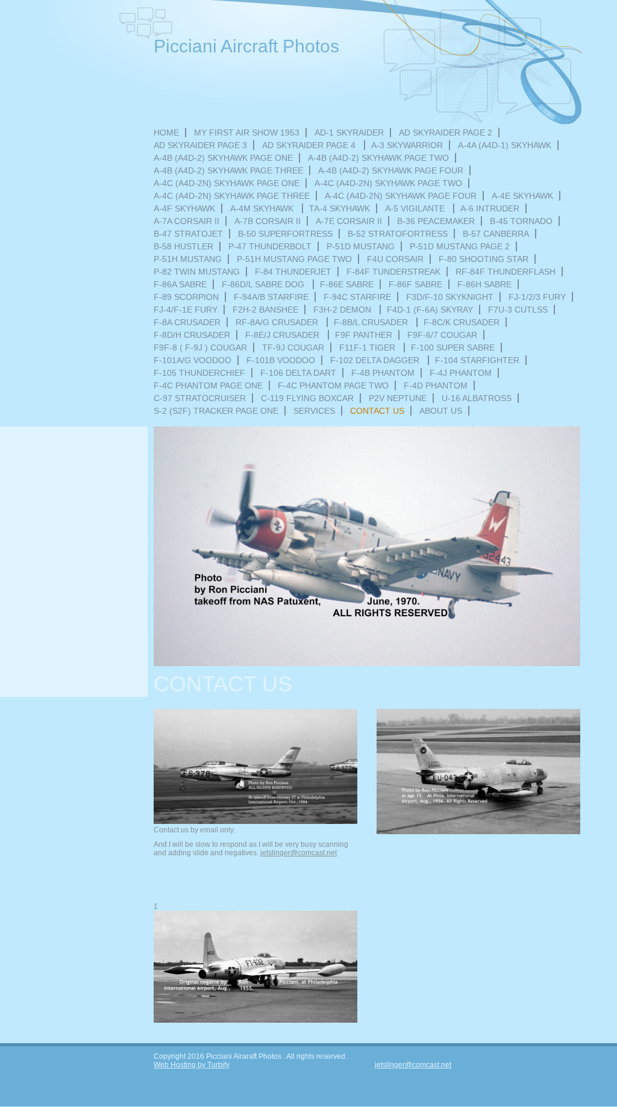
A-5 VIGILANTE (416, 208)
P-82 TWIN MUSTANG (197, 271)
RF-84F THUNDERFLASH (506, 271)
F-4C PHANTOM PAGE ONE (208, 385)
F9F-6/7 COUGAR (442, 335)
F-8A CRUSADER (187, 322)
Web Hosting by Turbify (192, 1065)
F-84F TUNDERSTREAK (393, 271)
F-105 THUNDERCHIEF (199, 373)
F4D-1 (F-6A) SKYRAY (430, 309)
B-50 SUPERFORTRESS (285, 234)
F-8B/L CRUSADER (372, 322)
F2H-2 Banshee (265, 309)
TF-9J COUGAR (293, 347)
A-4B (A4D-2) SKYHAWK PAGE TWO (378, 158)
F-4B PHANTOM (383, 373)
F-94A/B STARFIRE (271, 297)
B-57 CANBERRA (496, 234)
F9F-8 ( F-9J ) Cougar (200, 347)
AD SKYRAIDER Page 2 (445, 132)
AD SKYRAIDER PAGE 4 (310, 145)
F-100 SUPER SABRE (453, 347)
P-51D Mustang (361, 246)
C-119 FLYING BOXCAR (307, 398)
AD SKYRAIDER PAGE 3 (200, 145)
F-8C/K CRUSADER (462, 322)
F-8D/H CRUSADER (192, 335)
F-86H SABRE (484, 284)
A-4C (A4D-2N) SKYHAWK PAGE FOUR (401, 196)
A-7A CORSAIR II (186, 221)
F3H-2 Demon (343, 309)
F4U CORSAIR (395, 259)
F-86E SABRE (347, 284)
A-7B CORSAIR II (267, 221)
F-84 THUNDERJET (293, 271)
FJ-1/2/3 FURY (537, 297)
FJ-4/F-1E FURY (186, 309)
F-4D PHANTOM (436, 385)
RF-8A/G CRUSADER (278, 322)
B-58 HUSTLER (183, 246)
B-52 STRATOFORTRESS (398, 234)
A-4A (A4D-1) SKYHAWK (504, 145)
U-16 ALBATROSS (477, 398)
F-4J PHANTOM (461, 373)
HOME (166, 132)
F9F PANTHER (363, 335)
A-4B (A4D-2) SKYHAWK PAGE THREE (228, 170)
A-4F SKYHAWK (184, 208)
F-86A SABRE (180, 284)
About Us (440, 411)
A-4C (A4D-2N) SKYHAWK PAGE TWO (388, 183)
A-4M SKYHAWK (263, 208)
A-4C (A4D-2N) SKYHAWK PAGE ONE (226, 183)
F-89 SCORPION (186, 297)
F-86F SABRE (415, 284)
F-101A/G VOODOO (192, 360)
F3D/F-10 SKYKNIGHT (449, 297)
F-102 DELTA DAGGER (376, 360)
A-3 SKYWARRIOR (407, 145)
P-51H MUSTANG (188, 259)
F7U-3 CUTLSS (518, 309)
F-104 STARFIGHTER (477, 360)
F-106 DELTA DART (298, 373)
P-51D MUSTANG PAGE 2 (460, 246)
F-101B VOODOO (280, 360)
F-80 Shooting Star (483, 259)
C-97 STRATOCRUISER (200, 398)
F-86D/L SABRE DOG (264, 284)
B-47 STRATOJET (188, 234)
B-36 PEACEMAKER (436, 221)
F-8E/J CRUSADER (283, 335)
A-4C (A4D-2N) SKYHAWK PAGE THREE (232, 196)
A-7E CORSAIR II (349, 221)
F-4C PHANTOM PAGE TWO (333, 385)
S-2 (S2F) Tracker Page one (216, 411)
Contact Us (377, 411)
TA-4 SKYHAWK (339, 208)
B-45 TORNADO (521, 221)
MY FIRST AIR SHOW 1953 (246, 132)
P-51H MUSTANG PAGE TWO (294, 259)
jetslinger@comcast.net (298, 853)
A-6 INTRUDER (489, 208)
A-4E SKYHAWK (522, 196)
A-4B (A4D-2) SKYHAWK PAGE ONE (223, 158)
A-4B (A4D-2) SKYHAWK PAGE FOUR (390, 170)
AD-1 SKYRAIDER (349, 132)
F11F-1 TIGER (368, 347)
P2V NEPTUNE (398, 398)
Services (314, 411)
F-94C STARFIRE (357, 297)
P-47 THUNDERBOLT (270, 246)
